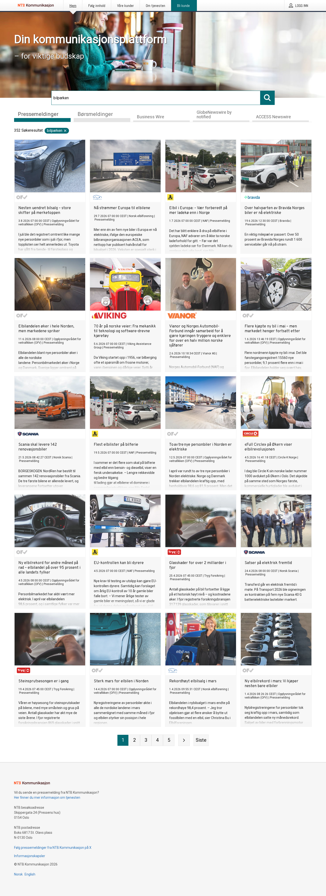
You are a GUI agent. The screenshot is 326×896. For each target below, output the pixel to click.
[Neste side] (184, 740)
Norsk (18, 874)
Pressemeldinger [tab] (38, 114)
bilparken (54, 130)
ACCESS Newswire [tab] (273, 116)
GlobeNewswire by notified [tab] (214, 114)
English (30, 874)
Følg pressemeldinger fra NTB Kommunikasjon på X (52, 847)
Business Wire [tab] (150, 116)
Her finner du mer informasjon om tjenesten (47, 797)
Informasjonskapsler (29, 856)
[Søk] (267, 98)
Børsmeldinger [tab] (95, 114)
